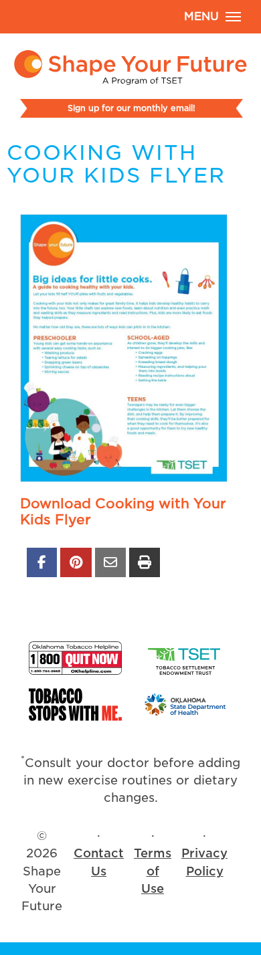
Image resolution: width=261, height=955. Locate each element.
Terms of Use (152, 870)
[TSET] (185, 658)
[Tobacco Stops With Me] (75, 704)
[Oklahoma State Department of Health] (185, 704)
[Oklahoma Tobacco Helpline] (75, 658)
